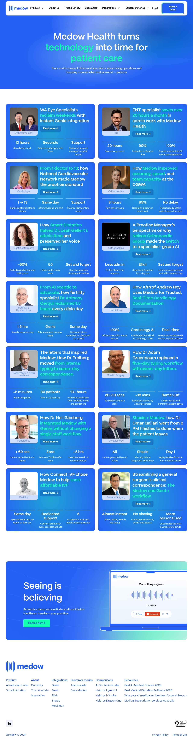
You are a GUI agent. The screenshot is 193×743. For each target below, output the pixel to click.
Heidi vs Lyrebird (106, 690)
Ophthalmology (24, 133)
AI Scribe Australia (107, 685)
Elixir (55, 695)
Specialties (91, 8)
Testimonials (78, 685)
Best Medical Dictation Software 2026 (148, 690)
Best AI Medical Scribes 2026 (142, 685)
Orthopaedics (116, 191)
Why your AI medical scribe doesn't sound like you (155, 695)
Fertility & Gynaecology (23, 309)
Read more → (50, 128)
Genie (55, 685)
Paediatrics (23, 441)
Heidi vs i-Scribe (106, 695)
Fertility (23, 497)
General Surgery (116, 497)
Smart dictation (16, 690)
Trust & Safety (72, 8)
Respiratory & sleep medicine (24, 374)
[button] (155, 8)
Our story (37, 685)
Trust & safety (40, 690)
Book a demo (36, 623)
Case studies (79, 690)
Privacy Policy (160, 735)
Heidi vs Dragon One (108, 701)
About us (54, 8)
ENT (116, 133)
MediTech (58, 706)
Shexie (56, 701)
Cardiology (23, 191)
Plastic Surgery (116, 375)
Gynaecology (116, 441)
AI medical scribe (17, 685)
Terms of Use (179, 735)
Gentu (55, 690)
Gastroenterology (24, 248)
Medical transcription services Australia (149, 701)
